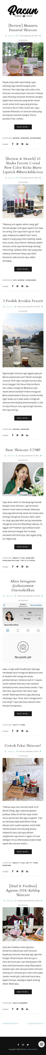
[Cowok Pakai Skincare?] (23, 800)
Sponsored (35, 138)
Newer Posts (11, 1023)
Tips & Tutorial (27, 560)
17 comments (23, 756)
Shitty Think (19, 725)
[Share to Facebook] (13, 144)
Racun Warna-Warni (31, 1049)
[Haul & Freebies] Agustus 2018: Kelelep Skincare (23, 890)
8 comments (23, 311)
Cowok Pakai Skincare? (23, 745)
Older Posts (35, 1023)
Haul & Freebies (20, 1003)
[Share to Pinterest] (22, 144)
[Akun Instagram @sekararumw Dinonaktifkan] (23, 662)
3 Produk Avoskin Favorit (23, 301)
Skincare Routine (11, 560)
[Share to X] (17, 144)
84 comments (23, 460)
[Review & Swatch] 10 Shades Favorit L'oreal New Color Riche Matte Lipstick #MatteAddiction (23, 165)
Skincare (25, 138)
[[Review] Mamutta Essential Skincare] (23, 75)
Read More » (23, 127)
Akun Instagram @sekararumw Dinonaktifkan (23, 585)
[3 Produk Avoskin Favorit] (23, 366)
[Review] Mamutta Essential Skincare (23, 27)
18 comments (23, 182)
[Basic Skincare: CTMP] (23, 495)
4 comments (23, 40)
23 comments (23, 600)
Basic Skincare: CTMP (23, 450)
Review (16, 138)
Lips (15, 280)
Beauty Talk (19, 558)
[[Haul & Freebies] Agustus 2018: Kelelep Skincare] (23, 940)
